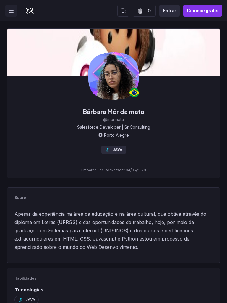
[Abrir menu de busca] (123, 11)
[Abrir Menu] (11, 11)
